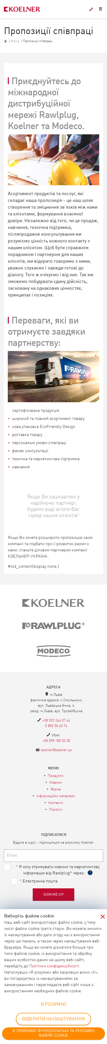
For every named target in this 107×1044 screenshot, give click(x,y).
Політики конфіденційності (54, 966)
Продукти (55, 776)
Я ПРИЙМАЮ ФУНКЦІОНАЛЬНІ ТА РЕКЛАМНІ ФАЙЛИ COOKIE (53, 1033)
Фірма (15, 41)
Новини (55, 782)
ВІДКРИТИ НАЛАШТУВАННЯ (53, 1019)
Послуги (55, 809)
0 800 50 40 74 (56, 726)
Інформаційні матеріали (55, 796)
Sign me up (53, 894)
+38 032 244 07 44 (56, 720)
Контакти (55, 803)
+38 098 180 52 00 (56, 741)
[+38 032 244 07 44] (91, 9)
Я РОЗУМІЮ (53, 1004)
